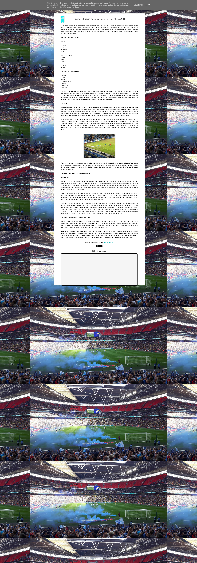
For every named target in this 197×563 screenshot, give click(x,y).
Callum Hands (108, 242)
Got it (147, 5)
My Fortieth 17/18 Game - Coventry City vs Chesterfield (99, 19)
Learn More (138, 5)
